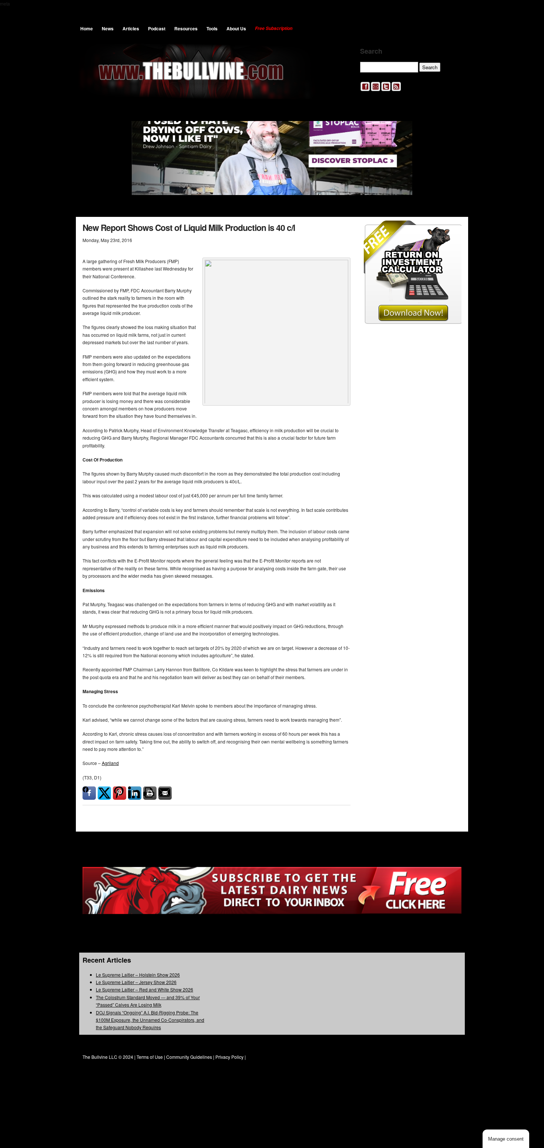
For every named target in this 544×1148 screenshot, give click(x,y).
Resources (186, 28)
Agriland (110, 763)
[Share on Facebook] (89, 793)
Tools (212, 28)
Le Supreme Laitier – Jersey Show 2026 (136, 982)
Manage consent (506, 1139)
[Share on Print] (150, 793)
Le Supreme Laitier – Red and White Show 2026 (144, 989)
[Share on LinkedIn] (134, 793)
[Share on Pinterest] (119, 793)
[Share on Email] (165, 793)
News (108, 28)
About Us (236, 28)
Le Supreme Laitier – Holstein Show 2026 (138, 974)
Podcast (156, 28)
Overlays (451, 231)
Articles (130, 28)
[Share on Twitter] (104, 793)
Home (86, 28)
